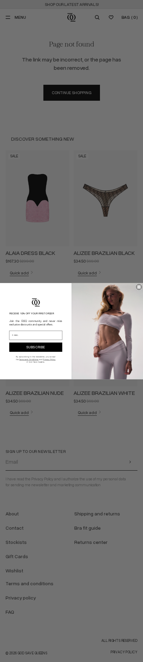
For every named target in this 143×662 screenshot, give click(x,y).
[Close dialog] (139, 287)
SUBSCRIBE (35, 347)
